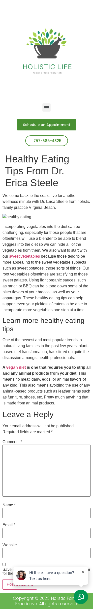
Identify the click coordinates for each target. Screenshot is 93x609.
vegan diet (16, 367)
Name (9, 505)
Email (8, 525)
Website (9, 545)
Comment (12, 442)
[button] (46, 107)
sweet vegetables (24, 256)
